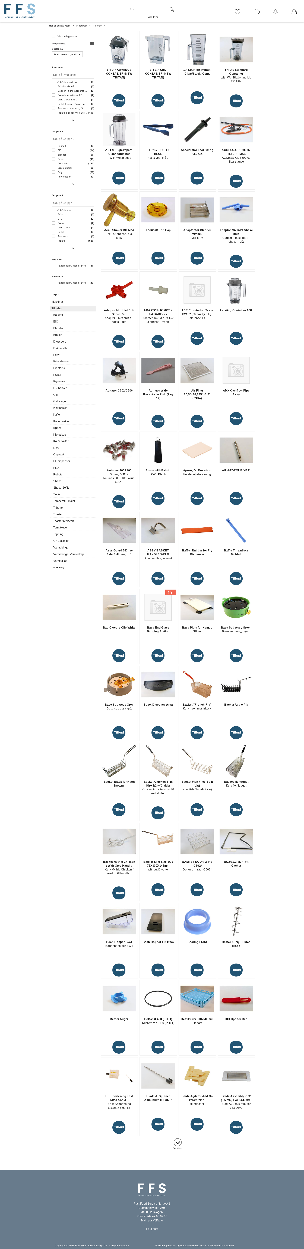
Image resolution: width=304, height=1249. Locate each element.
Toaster (57, 514)
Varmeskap (60, 560)
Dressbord (63, 163)
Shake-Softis (61, 487)
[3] (178, 1142)
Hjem (67, 25)
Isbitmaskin (60, 407)
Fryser (57, 374)
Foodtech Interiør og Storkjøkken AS (72, 108)
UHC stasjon (61, 540)
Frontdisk (59, 368)
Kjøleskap (59, 434)
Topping (58, 534)
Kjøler (57, 427)
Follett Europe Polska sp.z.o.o (72, 104)
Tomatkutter (60, 527)
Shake (57, 481)
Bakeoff (61, 145)
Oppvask (58, 454)
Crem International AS (69, 95)
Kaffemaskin (61, 421)
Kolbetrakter (60, 441)
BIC (59, 150)
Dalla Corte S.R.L (67, 99)
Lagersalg (58, 567)
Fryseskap (59, 381)
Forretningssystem (165, 1245)
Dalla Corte (63, 227)
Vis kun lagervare (67, 36)
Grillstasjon (60, 401)
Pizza (56, 467)
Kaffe (56, 414)
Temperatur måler (64, 500)
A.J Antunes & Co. (67, 82)
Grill (55, 394)
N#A (56, 447)
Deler (55, 295)
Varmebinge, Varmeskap (68, 554)
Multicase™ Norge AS (222, 1245)
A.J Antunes (64, 210)
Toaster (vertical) (63, 521)
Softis (56, 494)
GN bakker (60, 388)
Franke (61, 240)
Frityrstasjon (64, 176)
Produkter (151, 17)
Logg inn (275, 16)
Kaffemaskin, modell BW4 (71, 265)
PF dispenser (61, 461)
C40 (59, 218)
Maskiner (57, 301)
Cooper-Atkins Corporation (72, 90)
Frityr (60, 172)
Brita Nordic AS (65, 86)
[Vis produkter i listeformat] (91, 44)
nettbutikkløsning (189, 1245)
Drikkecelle (60, 348)
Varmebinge (60, 547)
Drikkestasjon (64, 167)
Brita (60, 214)
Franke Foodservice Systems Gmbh (72, 112)
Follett (60, 232)
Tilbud (119, 100)
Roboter (58, 474)
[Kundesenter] (257, 12)
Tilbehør (97, 25)
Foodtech (62, 236)
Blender (61, 154)
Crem (60, 223)
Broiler (61, 159)
